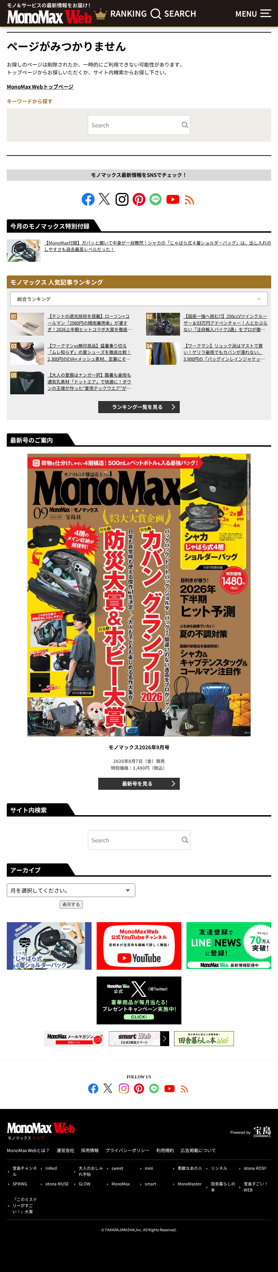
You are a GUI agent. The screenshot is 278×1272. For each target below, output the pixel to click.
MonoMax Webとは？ (28, 1150)
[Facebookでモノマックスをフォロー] (88, 203)
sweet (117, 1168)
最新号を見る (137, 783)
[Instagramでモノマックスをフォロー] (122, 203)
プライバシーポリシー (127, 1150)
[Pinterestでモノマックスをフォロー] (139, 203)
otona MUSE (57, 1183)
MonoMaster (190, 1183)
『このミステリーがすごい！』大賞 (25, 1205)
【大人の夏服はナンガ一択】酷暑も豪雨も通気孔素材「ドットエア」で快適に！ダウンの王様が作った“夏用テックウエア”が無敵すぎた (89, 382)
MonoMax (121, 1183)
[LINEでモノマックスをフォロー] (156, 203)
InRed (51, 1168)
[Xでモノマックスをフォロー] (105, 203)
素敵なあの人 (190, 1168)
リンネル (219, 1168)
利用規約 (165, 1150)
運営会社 (65, 1150)
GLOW (85, 1183)
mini (149, 1168)
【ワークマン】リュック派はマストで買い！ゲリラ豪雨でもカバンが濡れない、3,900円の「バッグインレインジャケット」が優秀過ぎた (223, 352)
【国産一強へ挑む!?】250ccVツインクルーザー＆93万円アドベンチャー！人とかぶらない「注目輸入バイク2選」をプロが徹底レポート (225, 323)
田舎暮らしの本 (223, 1187)
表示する (71, 904)
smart (150, 1183)
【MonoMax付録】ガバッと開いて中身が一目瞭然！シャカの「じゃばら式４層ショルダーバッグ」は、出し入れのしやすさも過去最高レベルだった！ (157, 246)
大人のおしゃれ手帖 (91, 1171)
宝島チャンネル (25, 1171)
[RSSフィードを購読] (189, 203)
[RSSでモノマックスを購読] (185, 1089)
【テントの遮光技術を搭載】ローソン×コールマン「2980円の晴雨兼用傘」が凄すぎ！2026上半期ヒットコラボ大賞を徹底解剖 (89, 323)
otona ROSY (255, 1168)
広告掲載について (198, 1150)
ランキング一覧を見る (137, 406)
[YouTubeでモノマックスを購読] (172, 203)
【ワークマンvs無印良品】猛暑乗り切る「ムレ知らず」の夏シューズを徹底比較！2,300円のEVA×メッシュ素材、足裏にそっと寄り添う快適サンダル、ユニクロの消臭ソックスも (89, 352)
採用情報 (90, 1150)
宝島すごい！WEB (256, 1187)
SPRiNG (20, 1183)
